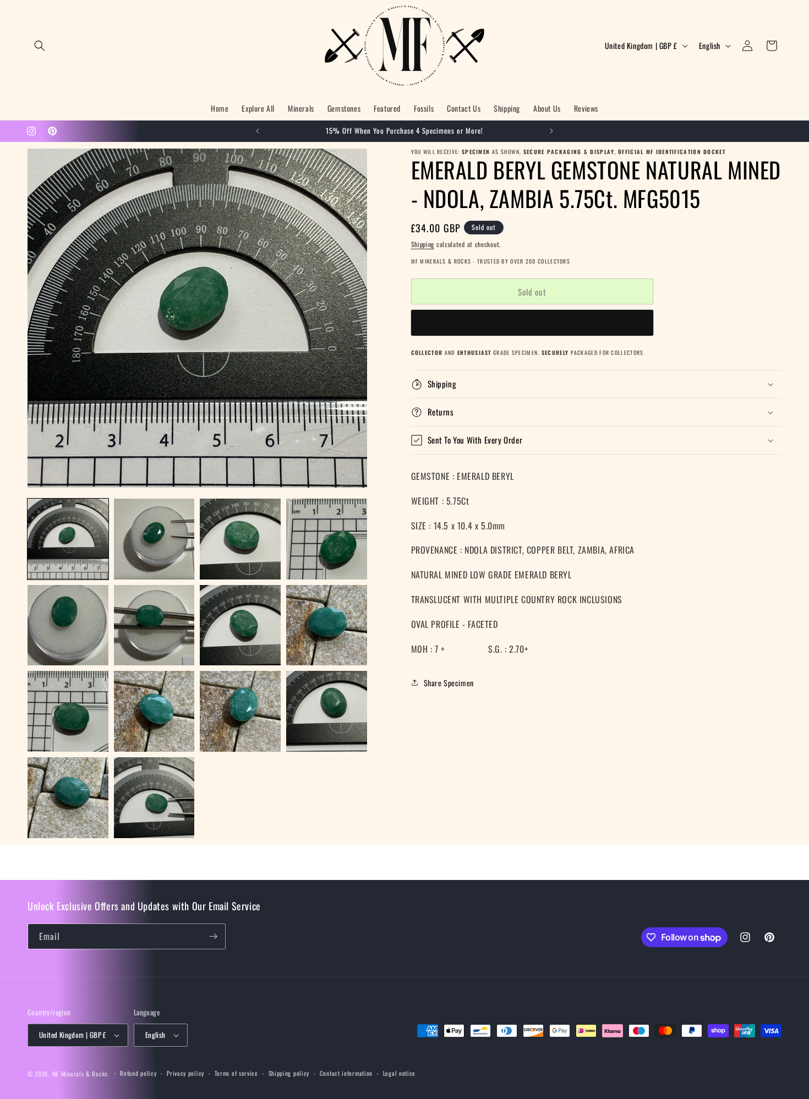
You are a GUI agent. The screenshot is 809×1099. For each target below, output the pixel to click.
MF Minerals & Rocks (80, 1073)
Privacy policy (185, 1073)
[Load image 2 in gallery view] (154, 539)
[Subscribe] (213, 936)
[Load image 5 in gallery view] (68, 625)
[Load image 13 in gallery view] (68, 797)
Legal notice (399, 1073)
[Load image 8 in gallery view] (326, 625)
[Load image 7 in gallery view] (240, 625)
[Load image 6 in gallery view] (154, 625)
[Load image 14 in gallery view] (154, 797)
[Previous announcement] (257, 131)
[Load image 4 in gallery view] (326, 539)
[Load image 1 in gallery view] (68, 539)
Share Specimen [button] (449, 682)
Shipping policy (289, 1073)
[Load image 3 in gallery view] (240, 539)
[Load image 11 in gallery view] (240, 711)
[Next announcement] (551, 131)
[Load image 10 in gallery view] (154, 711)
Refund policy (138, 1073)
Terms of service (236, 1073)
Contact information (346, 1073)
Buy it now (531, 323)
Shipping (423, 244)
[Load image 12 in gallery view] (326, 711)
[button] (40, 46)
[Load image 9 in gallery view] (68, 711)
